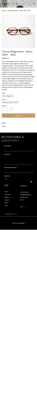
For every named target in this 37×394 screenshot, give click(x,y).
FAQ (21, 207)
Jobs (6, 205)
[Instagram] (21, 200)
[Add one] (11, 109)
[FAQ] (26, 206)
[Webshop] (13, 197)
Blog (6, 203)
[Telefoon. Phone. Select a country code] (6, 179)
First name (8, 146)
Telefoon (7, 176)
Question (7, 154)
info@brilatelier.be (25, 195)
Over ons (7, 194)
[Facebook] (23, 200)
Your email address (10, 167)
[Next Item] (32, 31)
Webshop (8, 197)
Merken (7, 200)
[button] (30, 4)
